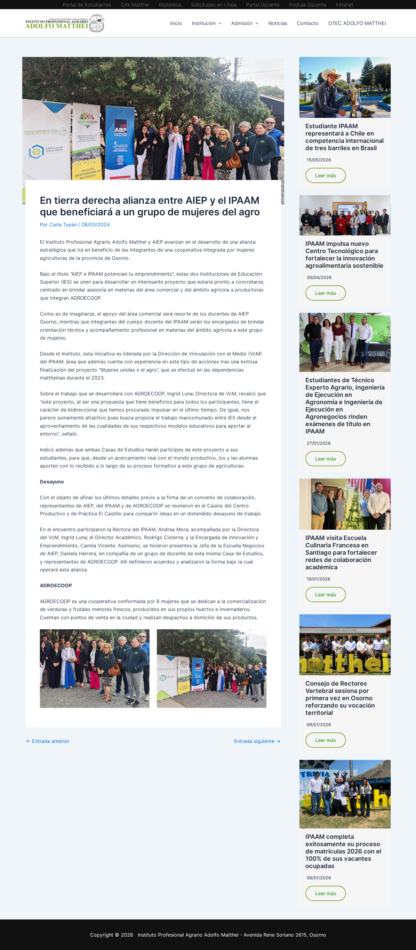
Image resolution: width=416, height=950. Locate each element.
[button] (219, 23)
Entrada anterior (47, 741)
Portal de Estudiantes (87, 5)
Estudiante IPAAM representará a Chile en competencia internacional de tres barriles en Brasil (344, 137)
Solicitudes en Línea (213, 5)
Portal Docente (263, 5)
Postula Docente (307, 5)
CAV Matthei (135, 5)
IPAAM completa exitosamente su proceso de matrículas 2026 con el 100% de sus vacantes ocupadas (343, 851)
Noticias (277, 23)
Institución (204, 23)
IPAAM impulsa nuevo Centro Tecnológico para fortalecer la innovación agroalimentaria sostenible (344, 254)
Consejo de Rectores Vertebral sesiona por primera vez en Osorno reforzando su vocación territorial (340, 698)
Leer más (325, 175)
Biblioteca (170, 5)
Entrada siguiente (257, 741)
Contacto (308, 23)
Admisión (241, 23)
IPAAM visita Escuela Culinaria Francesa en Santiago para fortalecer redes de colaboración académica (341, 552)
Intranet (344, 5)
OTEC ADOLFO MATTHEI (357, 23)
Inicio (176, 23)
